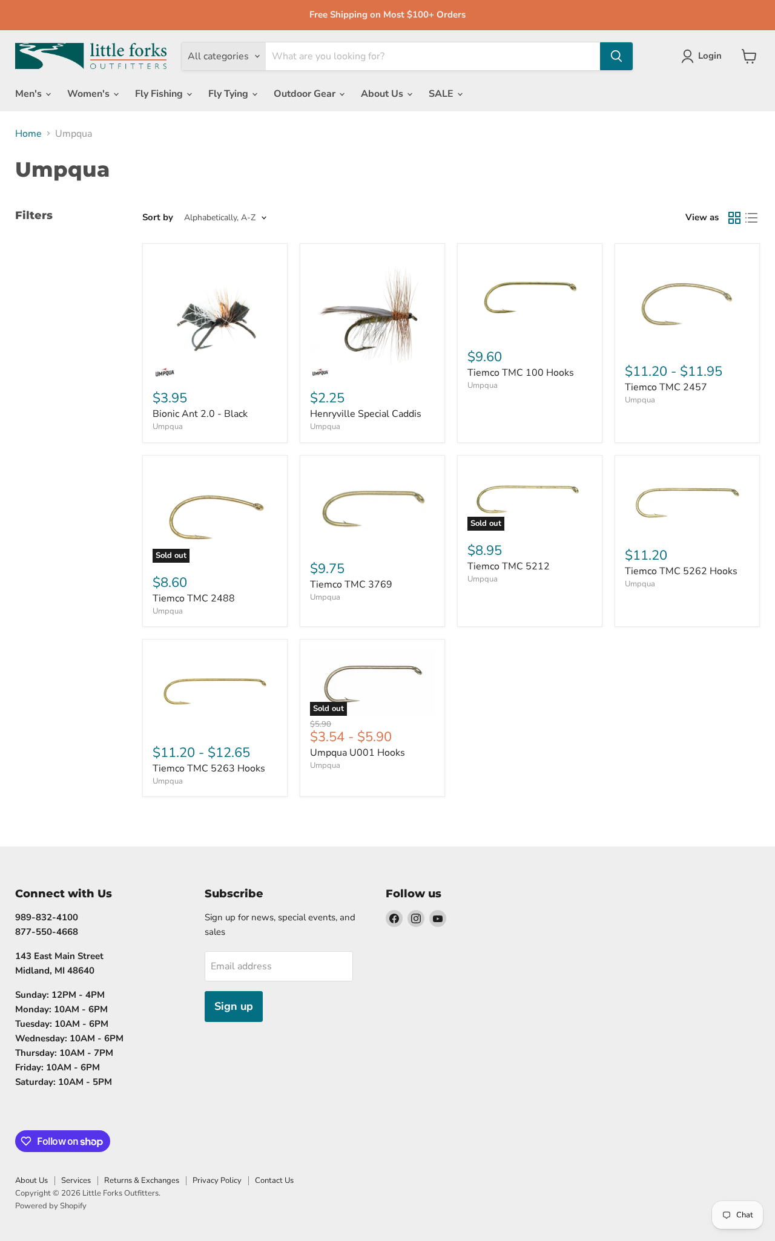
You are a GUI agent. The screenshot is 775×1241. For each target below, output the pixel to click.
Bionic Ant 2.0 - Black (200, 414)
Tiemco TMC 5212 (508, 566)
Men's (29, 93)
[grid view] (734, 217)
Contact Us (274, 1180)
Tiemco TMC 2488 (194, 598)
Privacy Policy (217, 1180)
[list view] (751, 217)
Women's (89, 93)
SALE (442, 93)
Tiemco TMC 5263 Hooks (209, 768)
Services (76, 1180)
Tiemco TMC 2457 (666, 387)
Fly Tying (229, 93)
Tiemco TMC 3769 (351, 584)
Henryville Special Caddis (365, 414)
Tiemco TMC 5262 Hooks (681, 571)
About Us (383, 93)
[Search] (616, 56)
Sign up (233, 1006)
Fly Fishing (160, 93)
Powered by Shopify (51, 1205)
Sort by (157, 217)
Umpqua (168, 426)
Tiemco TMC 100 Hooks (520, 372)
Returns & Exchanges (141, 1180)
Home (28, 133)
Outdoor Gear (306, 93)
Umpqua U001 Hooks (357, 752)
